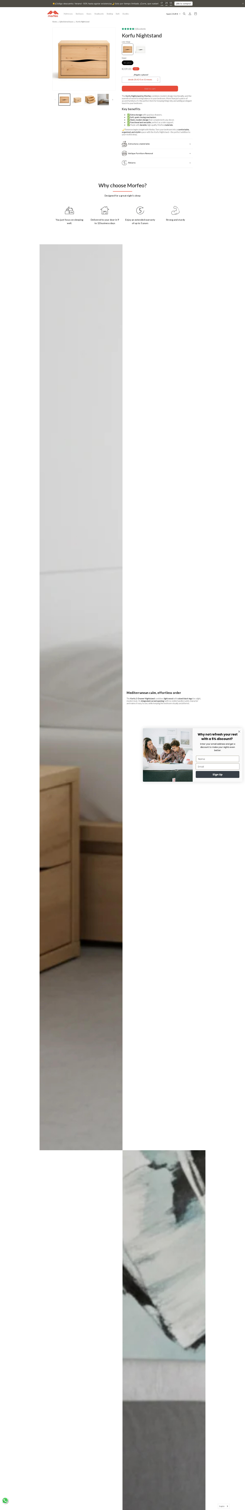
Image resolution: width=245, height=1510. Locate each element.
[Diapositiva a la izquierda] (55, 99)
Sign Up (218, 774)
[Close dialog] (239, 731)
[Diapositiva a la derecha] (112, 99)
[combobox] (224, 1506)
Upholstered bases (66, 22)
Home (54, 22)
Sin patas (128, 63)
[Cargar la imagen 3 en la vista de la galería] (90, 99)
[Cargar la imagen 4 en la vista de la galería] (103, 99)
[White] (141, 49)
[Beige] (128, 49)
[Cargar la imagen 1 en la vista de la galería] (64, 99)
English (221, 1506)
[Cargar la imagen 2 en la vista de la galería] (77, 99)
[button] (184, 14)
